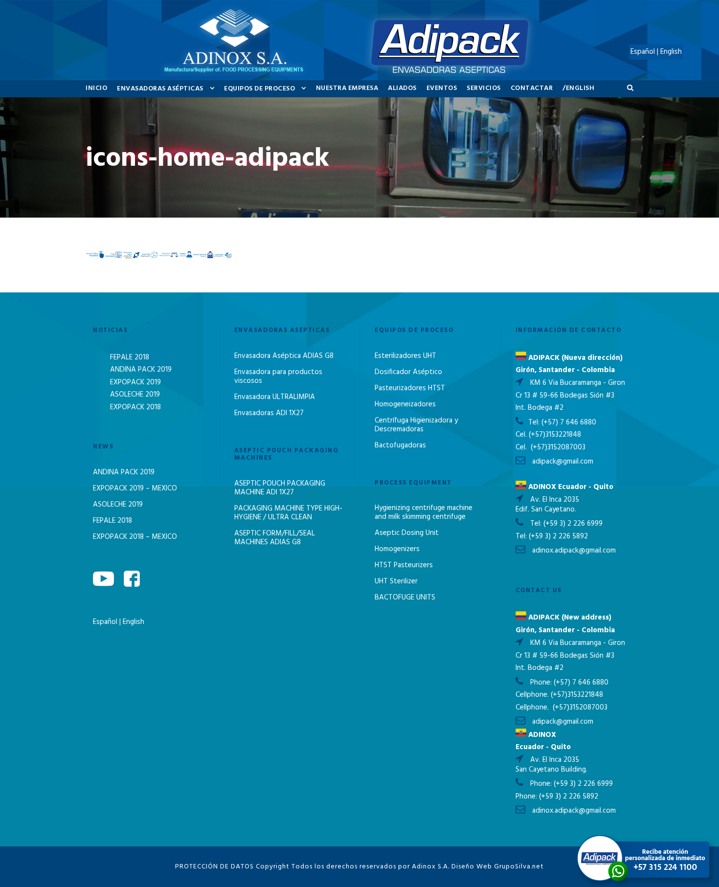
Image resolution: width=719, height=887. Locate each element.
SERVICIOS (484, 88)
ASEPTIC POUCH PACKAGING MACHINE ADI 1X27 (279, 488)
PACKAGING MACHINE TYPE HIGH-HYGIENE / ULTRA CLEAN (288, 513)
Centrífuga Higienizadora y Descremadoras (416, 425)
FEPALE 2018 (129, 357)
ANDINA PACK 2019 (141, 370)
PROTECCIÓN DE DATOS (214, 866)
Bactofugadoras (400, 445)
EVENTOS (442, 88)
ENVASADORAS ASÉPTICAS (160, 88)
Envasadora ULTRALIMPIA (274, 397)
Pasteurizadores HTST (410, 388)
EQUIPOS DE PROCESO (259, 88)
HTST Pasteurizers (404, 565)
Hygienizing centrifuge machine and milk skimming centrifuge (423, 512)
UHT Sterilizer (396, 581)
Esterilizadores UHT (405, 356)
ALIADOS (402, 88)
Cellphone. (532, 695)
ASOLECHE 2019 (135, 394)
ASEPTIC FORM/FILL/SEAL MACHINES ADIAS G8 (274, 538)
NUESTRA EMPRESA (347, 88)
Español (106, 622)
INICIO (96, 88)
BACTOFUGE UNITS (405, 597)
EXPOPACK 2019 (135, 382)
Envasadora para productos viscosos (278, 376)
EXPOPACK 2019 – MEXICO (135, 488)
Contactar (532, 88)
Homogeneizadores (405, 404)
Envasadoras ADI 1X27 (269, 413)
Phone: (542, 682)
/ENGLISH (578, 88)
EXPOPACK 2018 (135, 407)
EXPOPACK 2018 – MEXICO (135, 537)
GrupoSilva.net (519, 866)
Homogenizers (397, 549)
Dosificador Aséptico (408, 372)
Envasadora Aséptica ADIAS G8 (284, 356)
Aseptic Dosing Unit (407, 533)
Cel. (521, 435)
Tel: (534, 422)
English (133, 622)
